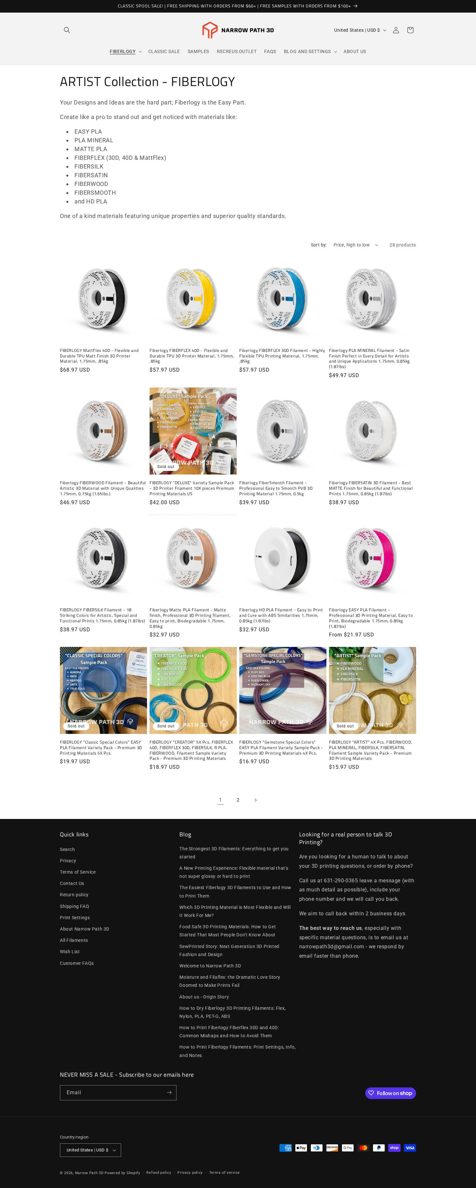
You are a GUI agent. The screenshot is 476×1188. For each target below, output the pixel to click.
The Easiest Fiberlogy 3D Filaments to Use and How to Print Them (235, 891)
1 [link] (220, 800)
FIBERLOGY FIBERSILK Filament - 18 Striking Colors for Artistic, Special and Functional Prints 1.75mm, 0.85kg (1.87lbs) (102, 615)
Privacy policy (190, 1173)
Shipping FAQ (74, 906)
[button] (67, 30)
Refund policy (158, 1173)
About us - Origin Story (204, 996)
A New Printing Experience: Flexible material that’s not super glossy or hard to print (234, 872)
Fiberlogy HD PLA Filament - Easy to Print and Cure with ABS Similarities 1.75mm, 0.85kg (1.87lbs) (281, 615)
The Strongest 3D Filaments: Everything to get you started (234, 852)
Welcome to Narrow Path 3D (210, 965)
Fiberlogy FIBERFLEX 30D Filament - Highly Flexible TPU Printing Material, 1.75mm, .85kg (282, 356)
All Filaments (74, 940)
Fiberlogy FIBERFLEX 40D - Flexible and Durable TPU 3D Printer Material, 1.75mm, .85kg (192, 356)
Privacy (68, 860)
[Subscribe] (169, 1092)
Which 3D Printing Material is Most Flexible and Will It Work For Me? (234, 911)
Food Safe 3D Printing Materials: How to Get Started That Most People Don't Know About (227, 930)
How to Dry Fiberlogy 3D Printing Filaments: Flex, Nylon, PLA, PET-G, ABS (232, 1012)
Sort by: (319, 244)
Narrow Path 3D (89, 1173)
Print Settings (75, 917)
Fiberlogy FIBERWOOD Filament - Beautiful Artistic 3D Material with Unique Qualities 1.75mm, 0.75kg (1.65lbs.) (103, 488)
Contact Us (72, 883)
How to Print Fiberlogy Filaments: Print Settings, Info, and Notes (237, 1051)
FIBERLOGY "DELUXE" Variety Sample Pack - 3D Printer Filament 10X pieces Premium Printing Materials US (192, 488)
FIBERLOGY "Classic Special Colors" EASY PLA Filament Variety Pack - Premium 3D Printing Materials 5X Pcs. (101, 747)
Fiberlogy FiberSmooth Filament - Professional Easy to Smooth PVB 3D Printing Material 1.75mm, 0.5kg (275, 488)
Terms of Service (78, 872)
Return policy (74, 894)
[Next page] (255, 800)
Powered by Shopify (122, 1173)
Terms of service (224, 1173)
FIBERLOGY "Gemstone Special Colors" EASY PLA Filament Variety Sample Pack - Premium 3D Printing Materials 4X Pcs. (281, 747)
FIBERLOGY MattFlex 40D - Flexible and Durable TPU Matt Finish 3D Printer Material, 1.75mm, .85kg (99, 356)
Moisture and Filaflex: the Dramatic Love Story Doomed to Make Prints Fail (229, 981)
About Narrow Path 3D (84, 929)
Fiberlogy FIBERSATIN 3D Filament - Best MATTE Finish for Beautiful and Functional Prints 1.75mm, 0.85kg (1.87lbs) (371, 488)
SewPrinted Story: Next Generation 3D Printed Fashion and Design (229, 950)
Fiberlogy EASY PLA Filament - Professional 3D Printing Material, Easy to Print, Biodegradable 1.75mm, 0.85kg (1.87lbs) (371, 618)
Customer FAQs (77, 962)
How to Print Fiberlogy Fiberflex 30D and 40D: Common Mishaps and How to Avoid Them (229, 1031)
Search (67, 849)
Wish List (70, 951)
